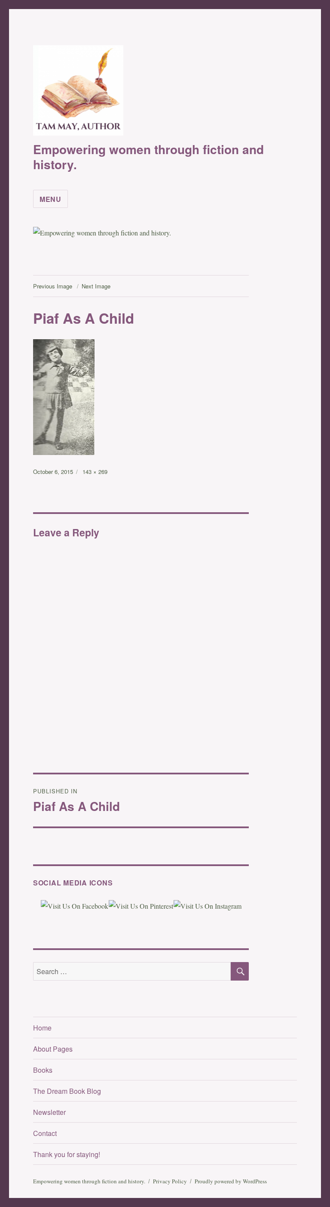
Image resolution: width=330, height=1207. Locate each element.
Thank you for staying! (66, 1154)
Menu (50, 199)
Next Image (96, 286)
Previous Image (52, 286)
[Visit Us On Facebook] (74, 905)
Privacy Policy (170, 1181)
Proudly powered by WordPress (231, 1181)
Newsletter (49, 1112)
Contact (45, 1133)
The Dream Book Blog (67, 1091)
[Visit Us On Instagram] (207, 905)
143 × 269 (94, 471)
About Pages (53, 1049)
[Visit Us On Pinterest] (140, 905)
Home (42, 1028)
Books (42, 1070)
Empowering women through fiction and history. (148, 156)
